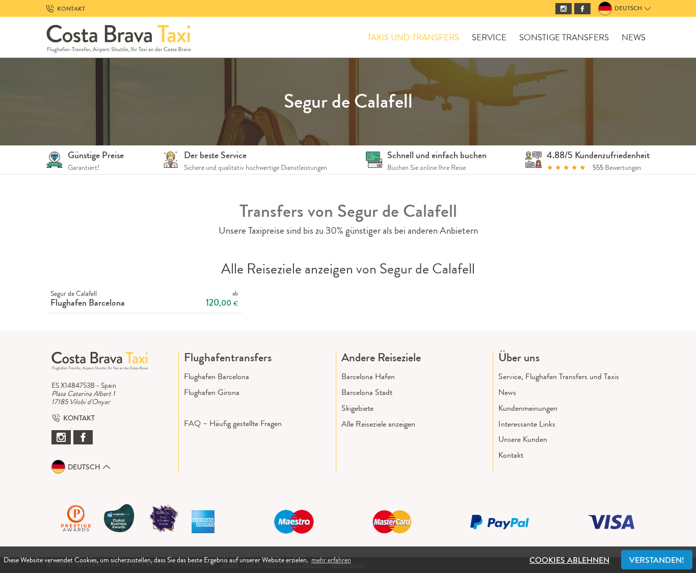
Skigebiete (357, 408)
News (634, 37)
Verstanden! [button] (656, 560)
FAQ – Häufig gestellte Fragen (233, 423)
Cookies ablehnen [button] (569, 560)
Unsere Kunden (522, 439)
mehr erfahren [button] (331, 560)
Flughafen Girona (211, 392)
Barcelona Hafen (368, 376)
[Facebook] (582, 8)
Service (489, 37)
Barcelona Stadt (366, 392)
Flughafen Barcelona (216, 376)
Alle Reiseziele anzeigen (378, 424)
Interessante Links (526, 424)
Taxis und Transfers (413, 37)
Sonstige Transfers (564, 37)
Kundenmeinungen (527, 408)
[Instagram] (563, 8)
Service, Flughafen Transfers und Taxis (558, 376)
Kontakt (510, 455)
